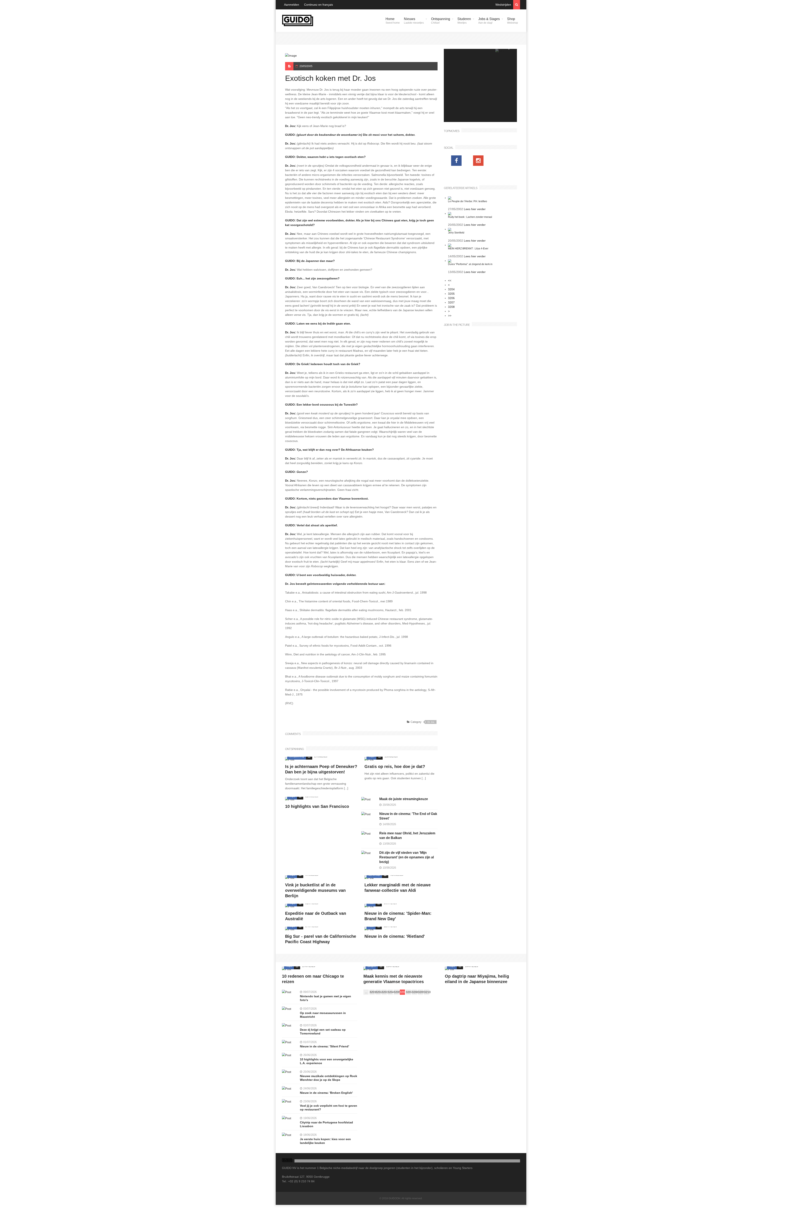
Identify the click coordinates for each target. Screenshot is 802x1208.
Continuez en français (318, 4)
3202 (378, 992)
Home (393, 20)
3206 (451, 298)
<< (449, 280)
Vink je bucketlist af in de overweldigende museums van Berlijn (315, 890)
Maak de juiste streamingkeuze (403, 799)
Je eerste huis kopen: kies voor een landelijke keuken (325, 1141)
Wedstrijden (503, 4)
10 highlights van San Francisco (317, 806)
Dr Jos (431, 722)
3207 (451, 302)
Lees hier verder (475, 209)
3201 (372, 992)
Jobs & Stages (489, 20)
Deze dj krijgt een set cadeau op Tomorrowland (323, 1031)
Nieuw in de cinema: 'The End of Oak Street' (408, 816)
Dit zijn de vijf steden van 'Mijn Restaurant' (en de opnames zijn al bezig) (406, 857)
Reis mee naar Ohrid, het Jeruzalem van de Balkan (407, 835)
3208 (451, 306)
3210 (426, 992)
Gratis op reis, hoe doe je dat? (394, 766)
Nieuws (414, 20)
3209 (420, 992)
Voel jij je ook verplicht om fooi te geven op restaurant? (328, 1107)
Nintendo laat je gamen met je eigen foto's (325, 998)
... (366, 992)
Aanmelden (291, 4)
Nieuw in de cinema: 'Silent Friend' (324, 1046)
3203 (384, 992)
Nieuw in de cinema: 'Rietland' (394, 936)
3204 (451, 289)
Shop (512, 20)
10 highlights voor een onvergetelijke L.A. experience (326, 1061)
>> (449, 315)
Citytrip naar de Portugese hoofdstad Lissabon (326, 1124)
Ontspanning (440, 20)
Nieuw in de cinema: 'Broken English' (326, 1092)
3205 (451, 293)
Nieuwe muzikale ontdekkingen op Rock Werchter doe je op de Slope (328, 1077)
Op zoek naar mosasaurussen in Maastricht (323, 1014)
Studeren (464, 20)
